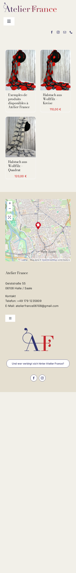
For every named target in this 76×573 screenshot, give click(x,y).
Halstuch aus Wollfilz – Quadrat (17, 166)
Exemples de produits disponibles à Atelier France (19, 101)
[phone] (71, 32)
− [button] (10, 208)
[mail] (64, 32)
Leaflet (24, 259)
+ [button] (10, 203)
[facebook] (51, 32)
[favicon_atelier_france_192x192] (38, 327)
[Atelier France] (38, 225)
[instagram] (58, 32)
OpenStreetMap (49, 259)
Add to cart (18, 135)
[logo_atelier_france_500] (30, 4)
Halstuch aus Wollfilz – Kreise (52, 99)
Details (20, 71)
